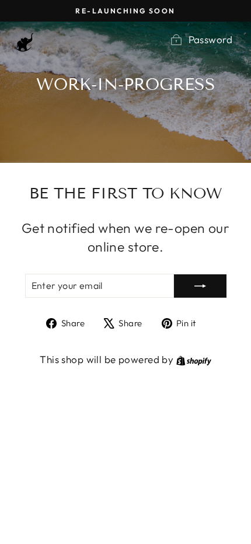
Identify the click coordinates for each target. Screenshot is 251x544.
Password (210, 39)
